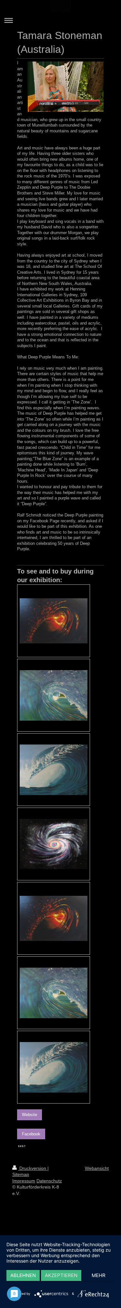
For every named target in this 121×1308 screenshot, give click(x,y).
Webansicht (97, 1168)
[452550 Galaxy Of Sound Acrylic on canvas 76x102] (53, 844)
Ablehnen (23, 1275)
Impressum (23, 1180)
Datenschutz (49, 1180)
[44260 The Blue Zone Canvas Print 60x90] (53, 769)
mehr (99, 1275)
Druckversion (32, 1168)
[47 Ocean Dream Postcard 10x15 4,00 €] (53, 993)
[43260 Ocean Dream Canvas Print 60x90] (53, 695)
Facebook (31, 1134)
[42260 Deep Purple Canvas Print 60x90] (53, 620)
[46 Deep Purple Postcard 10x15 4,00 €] (53, 918)
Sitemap (20, 1174)
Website (29, 1114)
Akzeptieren (61, 1275)
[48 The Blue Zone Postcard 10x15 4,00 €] (53, 1067)
